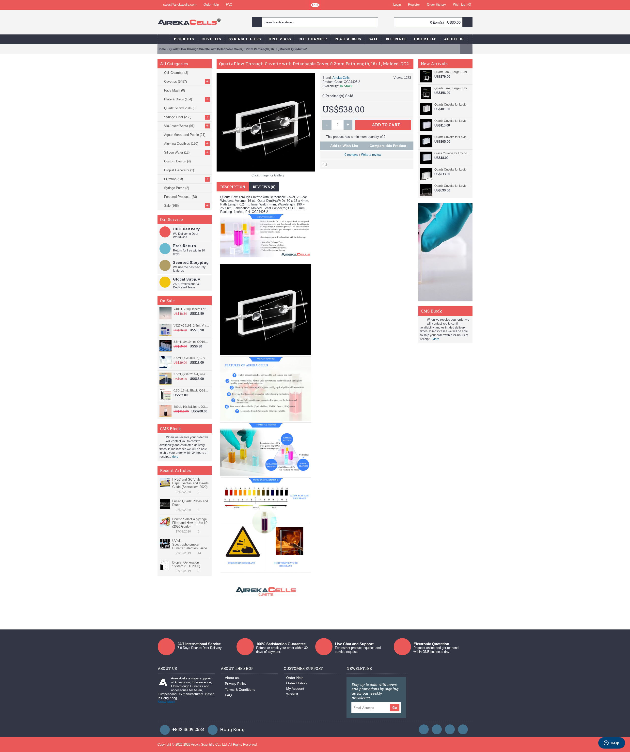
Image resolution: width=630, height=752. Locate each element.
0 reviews (351, 155)
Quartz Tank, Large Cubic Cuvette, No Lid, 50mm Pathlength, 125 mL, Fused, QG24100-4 (452, 88)
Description (232, 187)
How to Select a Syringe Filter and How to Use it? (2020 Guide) (189, 522)
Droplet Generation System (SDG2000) (186, 564)
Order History (296, 683)
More (175, 456)
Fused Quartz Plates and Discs (190, 503)
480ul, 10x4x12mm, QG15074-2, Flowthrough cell (191, 406)
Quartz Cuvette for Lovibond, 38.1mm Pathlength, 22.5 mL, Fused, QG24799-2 (452, 104)
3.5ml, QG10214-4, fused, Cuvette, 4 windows (191, 374)
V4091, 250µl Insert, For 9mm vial (191, 309)
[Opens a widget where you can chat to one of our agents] (611, 743)
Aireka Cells (341, 77)
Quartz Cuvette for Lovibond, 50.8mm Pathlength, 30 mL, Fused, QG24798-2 (452, 121)
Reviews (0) (264, 187)
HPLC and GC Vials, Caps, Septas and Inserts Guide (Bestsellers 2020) (190, 483)
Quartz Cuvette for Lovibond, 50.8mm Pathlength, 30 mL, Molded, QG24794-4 (452, 186)
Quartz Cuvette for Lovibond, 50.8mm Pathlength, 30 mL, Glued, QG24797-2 (452, 137)
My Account (295, 688)
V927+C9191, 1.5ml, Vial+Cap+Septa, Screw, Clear (191, 325)
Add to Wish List (344, 146)
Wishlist (292, 694)
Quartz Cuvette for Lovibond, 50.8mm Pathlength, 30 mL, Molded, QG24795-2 (452, 169)
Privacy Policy (235, 684)
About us (232, 678)
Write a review (371, 155)
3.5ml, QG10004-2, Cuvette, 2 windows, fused (191, 358)
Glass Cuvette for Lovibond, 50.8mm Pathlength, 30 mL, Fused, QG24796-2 (452, 153)
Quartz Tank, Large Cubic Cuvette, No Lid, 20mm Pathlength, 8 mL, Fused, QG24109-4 (452, 72)
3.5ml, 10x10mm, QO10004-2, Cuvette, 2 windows (191, 342)
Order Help (294, 678)
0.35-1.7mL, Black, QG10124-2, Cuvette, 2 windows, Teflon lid (191, 390)
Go (394, 708)
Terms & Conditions (240, 689)
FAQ (228, 695)
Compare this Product (388, 146)
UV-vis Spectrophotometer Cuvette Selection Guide (189, 544)
